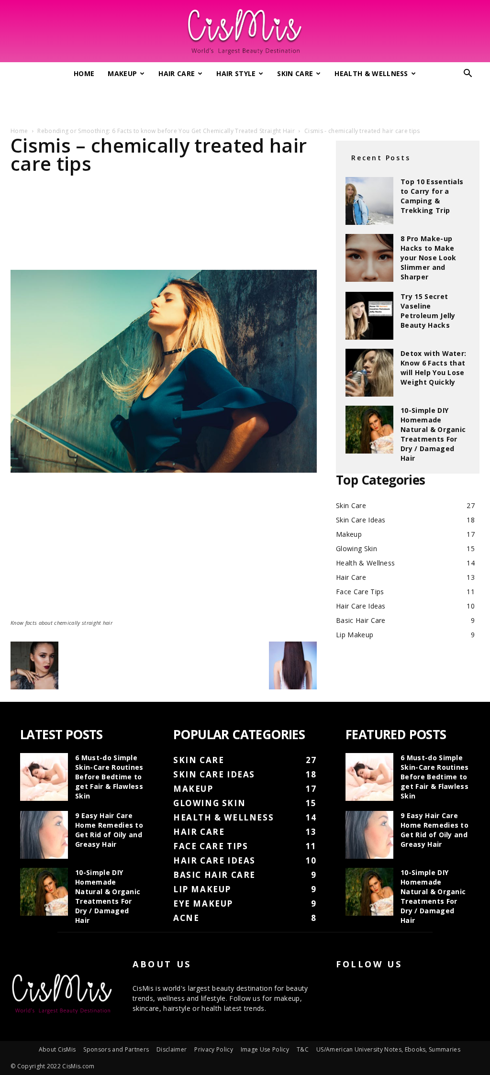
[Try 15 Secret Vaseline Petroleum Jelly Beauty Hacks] (369, 316)
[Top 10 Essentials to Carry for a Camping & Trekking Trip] (369, 201)
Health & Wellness (371, 73)
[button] (468, 74)
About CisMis (57, 1049)
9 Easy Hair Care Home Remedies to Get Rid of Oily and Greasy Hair (109, 830)
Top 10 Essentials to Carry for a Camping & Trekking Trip (432, 196)
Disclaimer (171, 1049)
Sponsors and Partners (116, 1049)
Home (84, 73)
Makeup (122, 73)
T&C (303, 1049)
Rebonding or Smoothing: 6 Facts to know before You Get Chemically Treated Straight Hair (166, 131)
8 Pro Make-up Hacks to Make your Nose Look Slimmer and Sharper (428, 257)
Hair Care (176, 73)
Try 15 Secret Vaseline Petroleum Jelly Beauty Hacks (428, 311)
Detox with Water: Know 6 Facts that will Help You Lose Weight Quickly (433, 368)
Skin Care (295, 73)
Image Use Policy (265, 1049)
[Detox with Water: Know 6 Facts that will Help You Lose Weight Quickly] (369, 373)
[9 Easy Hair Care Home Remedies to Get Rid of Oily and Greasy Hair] (44, 835)
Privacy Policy (213, 1049)
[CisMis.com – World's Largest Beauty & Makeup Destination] (245, 31)
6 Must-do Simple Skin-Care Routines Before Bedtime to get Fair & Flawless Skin (109, 776)
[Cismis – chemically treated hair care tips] (164, 470)
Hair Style (236, 73)
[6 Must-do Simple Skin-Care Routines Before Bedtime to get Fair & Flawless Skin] (44, 777)
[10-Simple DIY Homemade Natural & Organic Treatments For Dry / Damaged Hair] (369, 430)
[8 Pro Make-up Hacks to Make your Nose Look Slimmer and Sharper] (369, 258)
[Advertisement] (245, 102)
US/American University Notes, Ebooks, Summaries (388, 1049)
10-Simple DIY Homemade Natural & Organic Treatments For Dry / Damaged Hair (433, 434)
